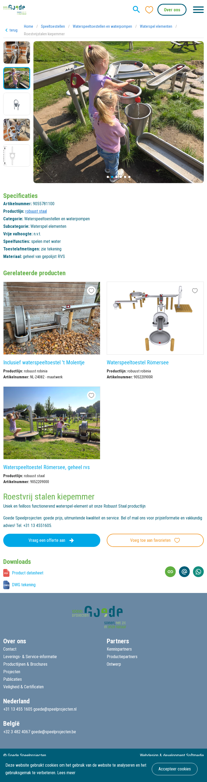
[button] (108, 177)
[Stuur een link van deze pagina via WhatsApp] (198, 571)
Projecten (11, 671)
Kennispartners (119, 649)
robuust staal (36, 211)
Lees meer (66, 772)
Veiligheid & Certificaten (23, 686)
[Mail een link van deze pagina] (184, 571)
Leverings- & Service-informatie (30, 656)
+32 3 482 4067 (16, 731)
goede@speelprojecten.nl (55, 709)
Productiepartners (122, 656)
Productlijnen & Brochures (25, 664)
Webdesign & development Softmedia (172, 755)
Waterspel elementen (156, 26)
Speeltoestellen (53, 26)
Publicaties (12, 679)
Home (28, 26)
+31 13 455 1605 (17, 709)
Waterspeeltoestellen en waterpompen (102, 26)
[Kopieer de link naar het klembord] (170, 571)
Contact (9, 649)
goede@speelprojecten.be (53, 731)
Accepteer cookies (174, 768)
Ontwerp (114, 664)
